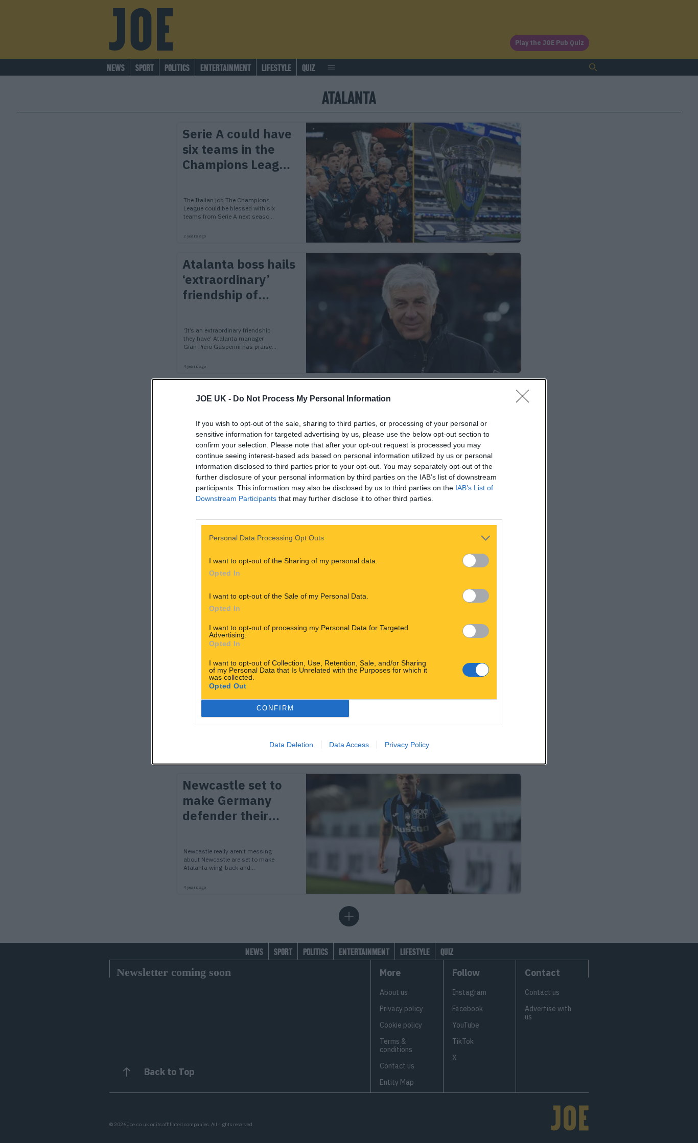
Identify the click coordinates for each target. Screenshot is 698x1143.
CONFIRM (275, 708)
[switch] (475, 560)
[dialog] (349, 571)
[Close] (526, 399)
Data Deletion (291, 745)
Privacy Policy (407, 745)
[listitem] (349, 538)
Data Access (349, 745)
